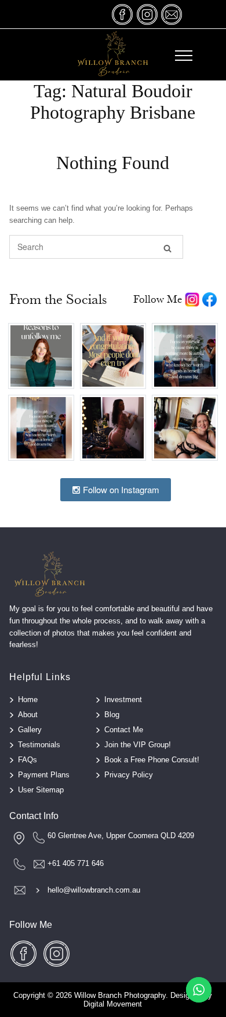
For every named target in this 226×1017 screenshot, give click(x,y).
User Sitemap (41, 789)
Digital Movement (112, 1004)
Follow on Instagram (120, 489)
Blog (111, 714)
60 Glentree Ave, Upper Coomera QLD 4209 (121, 835)
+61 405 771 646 (76, 863)
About (28, 714)
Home (28, 699)
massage (172, 14)
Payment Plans (44, 774)
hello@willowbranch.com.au (94, 890)
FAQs (27, 759)
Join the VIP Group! (137, 744)
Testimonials (39, 744)
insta (147, 14)
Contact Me (123, 729)
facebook (123, 14)
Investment (123, 699)
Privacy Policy (128, 774)
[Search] (167, 247)
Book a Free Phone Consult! (151, 759)
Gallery (30, 729)
